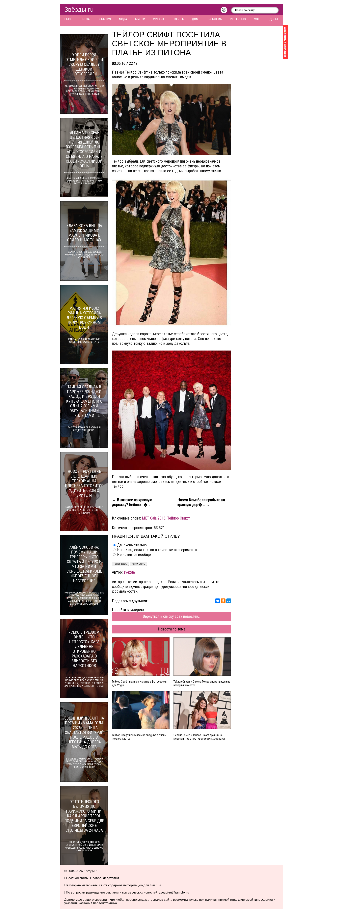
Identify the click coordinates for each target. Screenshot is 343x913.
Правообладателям (104, 878)
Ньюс (68, 19)
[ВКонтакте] (217, 600)
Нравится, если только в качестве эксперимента (156, 549)
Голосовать (120, 563)
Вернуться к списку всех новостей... (171, 616)
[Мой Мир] (228, 600)
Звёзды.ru (79, 9)
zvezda (129, 572)
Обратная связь (76, 878)
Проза (85, 19)
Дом (195, 19)
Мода (123, 19)
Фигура (158, 19)
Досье (274, 19)
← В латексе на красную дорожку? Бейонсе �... (132, 502)
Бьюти (140, 19)
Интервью (238, 19)
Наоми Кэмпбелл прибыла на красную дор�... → (201, 502)
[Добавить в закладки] (285, 42)
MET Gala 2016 (154, 518)
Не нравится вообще (133, 554)
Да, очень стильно (131, 545)
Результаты (138, 563)
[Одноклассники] (223, 600)
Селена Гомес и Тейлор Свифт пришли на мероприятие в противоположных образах (199, 736)
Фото (257, 19)
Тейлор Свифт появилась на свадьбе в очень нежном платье (139, 736)
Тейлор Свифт (178, 518)
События (104, 19)
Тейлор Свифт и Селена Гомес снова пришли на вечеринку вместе (201, 683)
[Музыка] (226, 11)
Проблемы (214, 19)
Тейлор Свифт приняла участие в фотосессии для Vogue (139, 683)
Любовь (178, 19)
